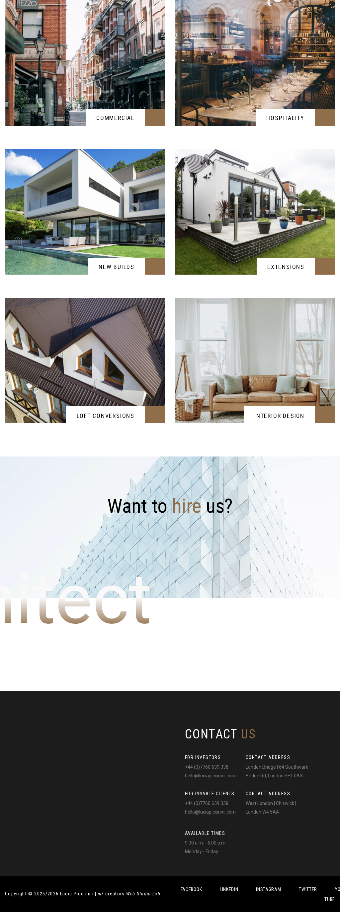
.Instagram (268, 889)
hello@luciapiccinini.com (210, 775)
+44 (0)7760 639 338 (206, 767)
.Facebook (190, 889)
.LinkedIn (228, 889)
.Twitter (307, 889)
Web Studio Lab (143, 893)
